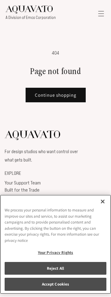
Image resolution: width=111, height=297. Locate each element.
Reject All (55, 268)
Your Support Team (23, 182)
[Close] (102, 201)
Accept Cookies (55, 284)
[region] (55, 244)
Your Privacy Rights (55, 252)
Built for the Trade (22, 190)
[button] (101, 13)
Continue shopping (55, 95)
